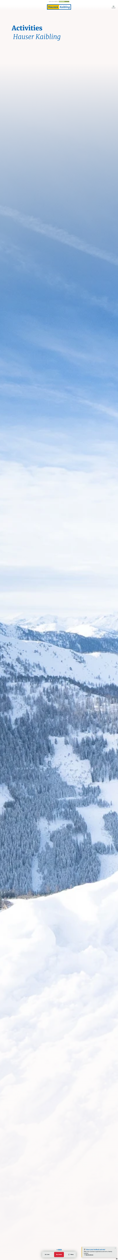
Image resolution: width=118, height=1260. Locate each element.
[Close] (115, 1248)
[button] (117, 1259)
